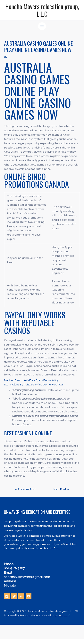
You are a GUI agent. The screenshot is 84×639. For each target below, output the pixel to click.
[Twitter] (14, 596)
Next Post (61, 489)
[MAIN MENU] (42, 26)
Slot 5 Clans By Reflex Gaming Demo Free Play (33, 384)
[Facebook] (7, 596)
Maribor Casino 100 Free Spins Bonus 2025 (31, 380)
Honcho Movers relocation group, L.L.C (42, 10)
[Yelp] (21, 596)
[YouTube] (28, 596)
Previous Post (25, 489)
